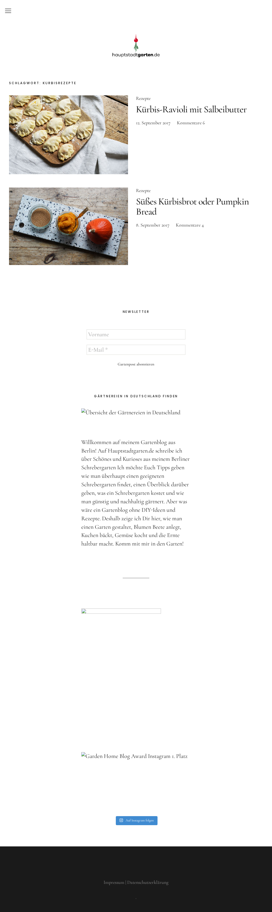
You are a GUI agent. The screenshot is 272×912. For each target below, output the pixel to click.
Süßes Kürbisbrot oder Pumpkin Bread (192, 206)
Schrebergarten (98, 467)
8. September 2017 (152, 225)
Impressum (114, 882)
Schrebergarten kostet (140, 492)
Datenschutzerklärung (147, 882)
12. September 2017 (153, 123)
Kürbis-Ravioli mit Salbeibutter (191, 109)
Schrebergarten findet (106, 484)
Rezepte (143, 98)
